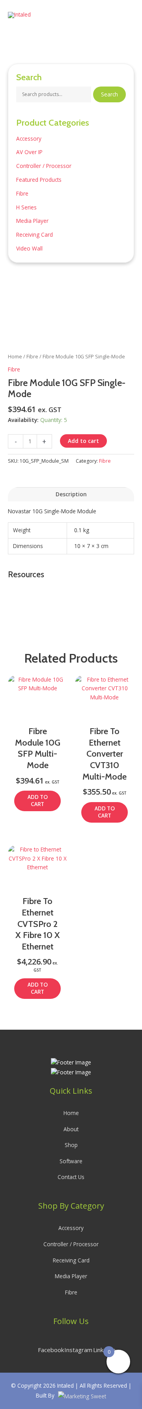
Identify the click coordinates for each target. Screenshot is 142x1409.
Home (15, 356)
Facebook (51, 1350)
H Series (26, 207)
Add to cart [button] (38, 800)
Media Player (32, 220)
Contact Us (71, 1177)
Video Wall (29, 248)
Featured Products (39, 179)
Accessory (28, 138)
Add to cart (83, 441)
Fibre (22, 193)
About (71, 1129)
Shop (71, 1145)
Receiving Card (34, 234)
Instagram (78, 1350)
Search (109, 94)
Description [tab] (71, 494)
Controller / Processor (43, 166)
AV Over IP (29, 152)
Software (71, 1161)
